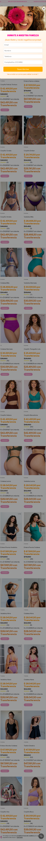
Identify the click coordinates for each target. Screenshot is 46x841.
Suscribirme (23, 69)
